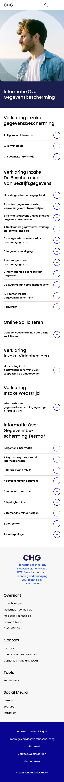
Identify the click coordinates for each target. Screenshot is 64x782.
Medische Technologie (17, 616)
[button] (32, 135)
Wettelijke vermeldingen (32, 731)
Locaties (9, 648)
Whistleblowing (32, 761)
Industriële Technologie (18, 609)
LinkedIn (9, 700)
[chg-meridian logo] (21, 5)
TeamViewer (11, 680)
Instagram (10, 713)
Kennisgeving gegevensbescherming (32, 739)
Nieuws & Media (13, 622)
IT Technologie (13, 603)
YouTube (9, 706)
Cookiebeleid (32, 746)
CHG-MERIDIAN (13, 628)
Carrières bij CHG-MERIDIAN (21, 660)
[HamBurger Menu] (56, 5)
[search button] (46, 5)
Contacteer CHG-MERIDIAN (20, 654)
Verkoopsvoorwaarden (32, 754)
